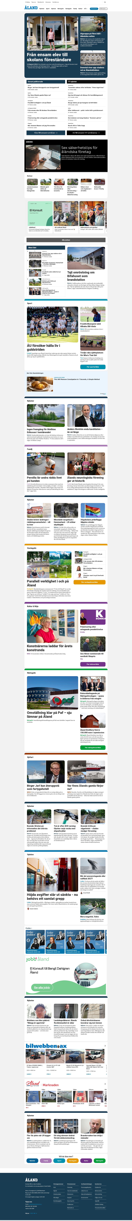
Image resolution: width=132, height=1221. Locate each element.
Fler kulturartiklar (93, 664)
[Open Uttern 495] (49, 1099)
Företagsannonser (58, 1184)
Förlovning (69, 1187)
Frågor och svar (98, 1197)
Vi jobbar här (98, 1187)
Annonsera (48, 2)
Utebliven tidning (99, 1204)
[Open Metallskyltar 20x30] (80, 1099)
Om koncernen (84, 1197)
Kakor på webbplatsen (86, 1194)
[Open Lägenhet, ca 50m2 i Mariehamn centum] (96, 1099)
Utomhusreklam (57, 1194)
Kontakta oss (55, 2)
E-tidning (27, 2)
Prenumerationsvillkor (100, 1208)
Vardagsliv (68, 9)
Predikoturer (70, 1204)
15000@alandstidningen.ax (35, 1204)
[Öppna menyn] (105, 2)
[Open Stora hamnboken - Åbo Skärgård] (33, 1099)
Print (54, 1187)
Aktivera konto (98, 1191)
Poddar (28, 928)
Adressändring (98, 1194)
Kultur (80, 9)
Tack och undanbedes (72, 1191)
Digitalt (55, 1191)
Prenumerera (94, 9)
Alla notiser (66, 240)
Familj (75, 9)
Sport (48, 9)
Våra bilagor (56, 1197)
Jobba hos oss (84, 1191)
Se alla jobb (42, 987)
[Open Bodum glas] (64, 1099)
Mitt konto (102, 9)
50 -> (86, 133)
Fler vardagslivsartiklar (89, 582)
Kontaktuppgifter (57, 1201)
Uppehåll (97, 1201)
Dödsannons (70, 1194)
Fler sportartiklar (93, 367)
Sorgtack (69, 1197)
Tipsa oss (33, 2)
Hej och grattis (70, 1201)
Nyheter (41, 9)
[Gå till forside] (30, 7)
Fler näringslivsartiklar (93, 748)
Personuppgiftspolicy (86, 1187)
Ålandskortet (41, 2)
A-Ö (85, 9)
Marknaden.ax (70, 1208)
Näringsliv (61, 9)
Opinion (53, 9)
